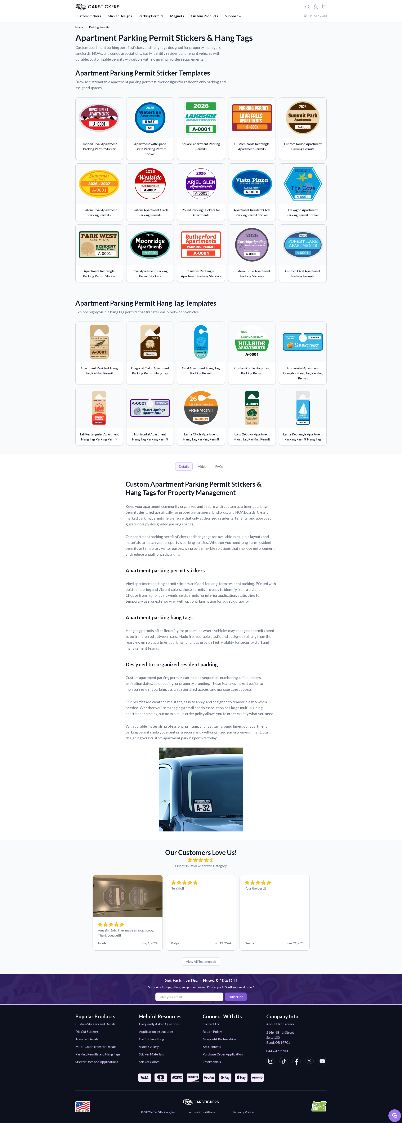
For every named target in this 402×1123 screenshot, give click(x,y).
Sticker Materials (151, 1054)
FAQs (219, 466)
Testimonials (212, 1062)
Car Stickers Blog (151, 1039)
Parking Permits (151, 16)
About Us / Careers (280, 1024)
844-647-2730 (277, 1051)
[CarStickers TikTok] (283, 1062)
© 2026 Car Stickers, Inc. (158, 1112)
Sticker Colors (149, 1062)
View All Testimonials (201, 961)
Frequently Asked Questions (159, 1024)
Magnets (177, 16)
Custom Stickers (88, 16)
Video (202, 466)
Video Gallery (149, 1047)
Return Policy (212, 1031)
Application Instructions (156, 1031)
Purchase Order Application (223, 1054)
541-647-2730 (317, 16)
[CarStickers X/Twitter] (309, 1062)
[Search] (307, 6)
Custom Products (204, 16)
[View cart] (324, 6)
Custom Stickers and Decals (95, 1024)
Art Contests (212, 1047)
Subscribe (236, 997)
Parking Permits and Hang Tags (98, 1054)
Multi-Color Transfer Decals (95, 1047)
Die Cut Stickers (87, 1031)
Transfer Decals (86, 1039)
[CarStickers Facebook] (296, 1062)
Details (184, 466)
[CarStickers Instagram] (270, 1062)
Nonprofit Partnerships (219, 1039)
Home (79, 27)
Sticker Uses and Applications (96, 1062)
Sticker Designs (120, 16)
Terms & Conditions (201, 1112)
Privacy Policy (243, 1112)
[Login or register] (315, 6)
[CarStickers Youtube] (322, 1062)
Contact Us (211, 1024)
